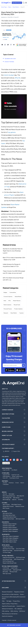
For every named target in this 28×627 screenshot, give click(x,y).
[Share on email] (14, 44)
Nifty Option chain (7, 513)
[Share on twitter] (8, 44)
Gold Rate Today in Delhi (9, 525)
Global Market (18, 296)
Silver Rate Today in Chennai (10, 540)
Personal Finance (8, 308)
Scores (22, 594)
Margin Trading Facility (17, 476)
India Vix (14, 499)
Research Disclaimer (7, 591)
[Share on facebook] (11, 44)
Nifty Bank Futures (16, 504)
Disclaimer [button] (5, 587)
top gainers (11, 132)
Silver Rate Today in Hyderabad (11, 536)
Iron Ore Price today (19, 550)
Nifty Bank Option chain (9, 515)
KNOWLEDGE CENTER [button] (7, 422)
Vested (22, 482)
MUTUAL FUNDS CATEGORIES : (10, 566)
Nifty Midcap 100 (7, 497)
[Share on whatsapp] (5, 44)
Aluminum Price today (8, 548)
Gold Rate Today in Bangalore (10, 531)
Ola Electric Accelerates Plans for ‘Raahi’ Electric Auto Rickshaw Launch (13, 251)
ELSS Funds (6, 568)
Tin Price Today (7, 552)
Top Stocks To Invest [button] (8, 444)
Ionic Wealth (14, 470)
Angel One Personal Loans (8, 606)
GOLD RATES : (5, 522)
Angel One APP (6, 474)
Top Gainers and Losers (10, 58)
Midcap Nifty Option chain (9, 517)
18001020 (7, 451)
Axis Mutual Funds (7, 559)
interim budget (9, 75)
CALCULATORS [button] (6, 418)
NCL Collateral (18, 608)
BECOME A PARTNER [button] (7, 431)
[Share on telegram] (2, 44)
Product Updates (18, 308)
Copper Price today (8, 546)
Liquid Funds (14, 568)
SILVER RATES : (6, 534)
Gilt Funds (5, 571)
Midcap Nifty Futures (8, 506)
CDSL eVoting (5, 611)
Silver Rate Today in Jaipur (9, 542)
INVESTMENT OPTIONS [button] (8, 414)
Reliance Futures (19, 506)
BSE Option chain (20, 519)
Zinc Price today (20, 548)
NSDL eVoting (14, 611)
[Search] (23, 3)
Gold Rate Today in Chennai (10, 527)
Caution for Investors (7, 616)
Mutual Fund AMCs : (8, 555)
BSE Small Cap (6, 499)
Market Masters (16, 300)
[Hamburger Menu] (26, 3)
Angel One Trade (15, 474)
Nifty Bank (11, 494)
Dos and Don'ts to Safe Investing (10, 594)
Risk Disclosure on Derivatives (9, 613)
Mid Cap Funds (13, 571)
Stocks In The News (9, 61)
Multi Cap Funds (7, 573)
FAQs (3, 601)
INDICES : (4, 492)
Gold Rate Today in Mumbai (9, 523)
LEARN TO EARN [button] (6, 427)
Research (6, 313)
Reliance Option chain (8, 519)
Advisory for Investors (7, 608)
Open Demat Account (16, 2)
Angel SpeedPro (6, 476)
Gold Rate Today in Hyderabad (10, 529)
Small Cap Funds (7, 569)
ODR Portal (22, 611)
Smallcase (11, 482)
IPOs (9, 300)
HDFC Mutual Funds (19, 559)
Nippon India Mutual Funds (9, 563)
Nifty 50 (17, 78)
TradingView (5, 484)
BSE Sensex (16, 497)
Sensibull (5, 482)
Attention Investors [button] (8, 581)
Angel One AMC (6, 470)
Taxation (21, 313)
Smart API (5, 478)
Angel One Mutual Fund (8, 557)
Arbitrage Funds (17, 569)
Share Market (13, 313)
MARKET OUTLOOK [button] (7, 435)
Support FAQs (16, 451)
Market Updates (7, 304)
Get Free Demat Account (14, 625)
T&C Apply (8, 601)
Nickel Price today (7, 550)
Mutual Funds (17, 304)
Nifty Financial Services (9, 496)
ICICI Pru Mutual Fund (8, 561)
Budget (5, 292)
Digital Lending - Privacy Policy (9, 603)
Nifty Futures (6, 504)
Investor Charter (21, 606)
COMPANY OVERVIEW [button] (7, 409)
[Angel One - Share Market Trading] (6, 3)
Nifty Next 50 (20, 496)
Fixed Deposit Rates (14, 478)
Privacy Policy (16, 601)
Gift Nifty (20, 499)
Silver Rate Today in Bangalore (10, 538)
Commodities (13, 292)
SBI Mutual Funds (20, 557)
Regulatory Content (19, 591)
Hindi (5, 300)
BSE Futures (6, 508)
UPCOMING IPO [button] (6, 439)
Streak (17, 482)
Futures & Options (8, 296)
